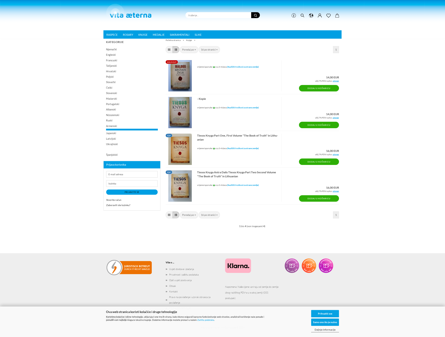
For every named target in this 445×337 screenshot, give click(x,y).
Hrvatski (111, 71)
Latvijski (111, 138)
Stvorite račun (113, 199)
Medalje (159, 34)
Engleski (111, 54)
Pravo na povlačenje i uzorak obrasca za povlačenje (190, 300)
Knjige (143, 34)
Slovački (111, 82)
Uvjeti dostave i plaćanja (181, 269)
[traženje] (302, 16)
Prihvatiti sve (325, 313)
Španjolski (112, 154)
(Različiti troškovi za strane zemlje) (243, 66)
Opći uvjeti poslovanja (180, 280)
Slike (198, 34)
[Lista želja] (328, 16)
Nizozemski (112, 115)
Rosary (128, 34)
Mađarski (111, 98)
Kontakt (173, 291)
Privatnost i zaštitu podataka (184, 274)
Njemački (111, 49)
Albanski (111, 109)
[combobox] (189, 49)
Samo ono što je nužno (325, 322)
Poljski (110, 76)
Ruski (109, 120)
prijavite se (132, 192)
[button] (311, 16)
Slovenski (111, 93)
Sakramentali (179, 34)
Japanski (111, 133)
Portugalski (112, 104)
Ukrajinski (112, 144)
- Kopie (201, 98)
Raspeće (112, 34)
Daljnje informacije (325, 329)
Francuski (111, 60)
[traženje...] (255, 15)
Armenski (111, 125)
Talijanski (111, 65)
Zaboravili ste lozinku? (118, 205)
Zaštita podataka (205, 320)
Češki (109, 87)
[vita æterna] (130, 12)
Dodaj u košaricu (319, 88)
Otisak (172, 285)
